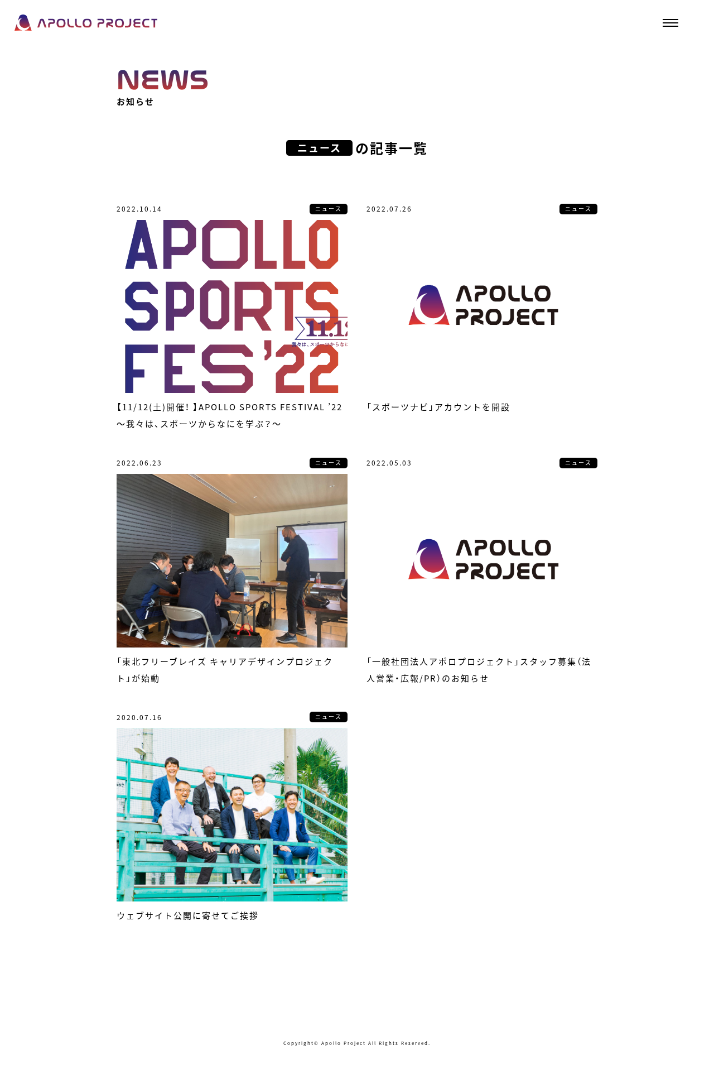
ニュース (328, 208)
